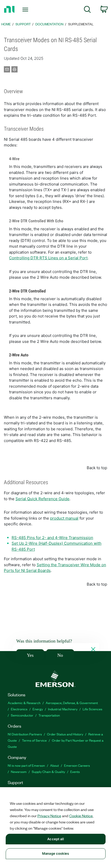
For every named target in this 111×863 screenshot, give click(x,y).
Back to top (97, 467)
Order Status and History (65, 734)
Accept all (55, 839)
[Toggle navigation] (26, 9)
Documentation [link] (49, 23)
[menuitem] (87, 10)
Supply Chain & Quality (48, 771)
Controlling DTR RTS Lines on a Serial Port (48, 257)
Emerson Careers (77, 765)
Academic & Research (24, 702)
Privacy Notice (49, 815)
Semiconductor (22, 715)
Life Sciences (92, 708)
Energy (38, 708)
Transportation (49, 715)
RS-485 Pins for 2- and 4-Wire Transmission (52, 537)
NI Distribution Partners (25, 734)
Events (75, 771)
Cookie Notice (81, 815)
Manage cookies (55, 853)
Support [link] (23, 23)
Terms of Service (34, 740)
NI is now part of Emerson (26, 765)
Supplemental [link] (80, 23)
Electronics (19, 708)
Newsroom (19, 771)
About (54, 765)
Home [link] (6, 23)
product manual (64, 518)
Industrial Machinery (62, 708)
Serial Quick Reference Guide (42, 498)
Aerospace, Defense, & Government (72, 702)
